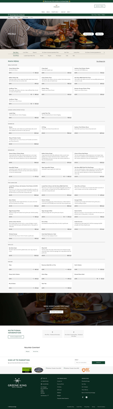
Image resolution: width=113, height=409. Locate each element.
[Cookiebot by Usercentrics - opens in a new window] (11, 12)
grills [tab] (67, 55)
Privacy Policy (86, 406)
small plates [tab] (16, 55)
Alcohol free (35, 351)
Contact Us (59, 381)
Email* (76, 359)
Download (87, 34)
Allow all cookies (99, 3)
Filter (98, 34)
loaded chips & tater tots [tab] (29, 55)
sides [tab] (74, 55)
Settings (70, 12)
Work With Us (85, 389)
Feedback (59, 392)
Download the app (85, 381)
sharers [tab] (41, 55)
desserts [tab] (35, 52)
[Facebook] (83, 397)
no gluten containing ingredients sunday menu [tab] (95, 52)
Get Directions (44, 395)
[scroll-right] (104, 52)
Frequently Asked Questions (63, 398)
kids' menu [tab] (66, 52)
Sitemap (93, 406)
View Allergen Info (101, 61)
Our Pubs (84, 384)
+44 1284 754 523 (44, 381)
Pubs (14, 17)
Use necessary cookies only (99, 7)
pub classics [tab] (58, 55)
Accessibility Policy (70, 406)
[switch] (40, 12)
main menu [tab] (15, 52)
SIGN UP (98, 362)
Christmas (59, 387)
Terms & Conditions (101, 406)
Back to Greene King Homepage (88, 392)
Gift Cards (59, 389)
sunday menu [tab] (76, 52)
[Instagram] (86, 397)
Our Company (85, 387)
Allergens (27, 351)
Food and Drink (60, 384)
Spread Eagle (25, 17)
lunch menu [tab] (25, 52)
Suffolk (18, 17)
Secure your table (56, 311)
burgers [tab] (49, 55)
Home (9, 17)
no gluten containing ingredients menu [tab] (50, 52)
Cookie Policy (79, 406)
